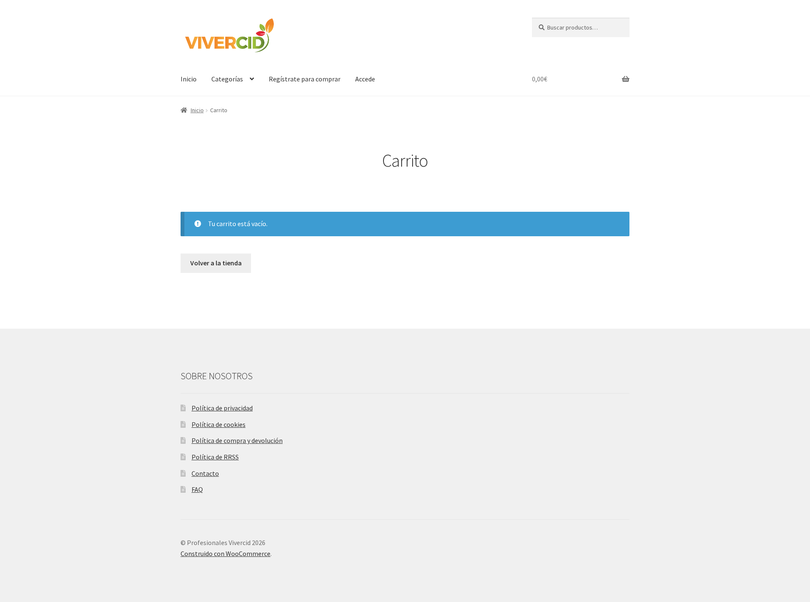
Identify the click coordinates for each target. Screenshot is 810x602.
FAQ (197, 489)
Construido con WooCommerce (225, 553)
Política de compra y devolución (237, 440)
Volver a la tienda (216, 263)
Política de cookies (219, 424)
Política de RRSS (215, 457)
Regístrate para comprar (304, 79)
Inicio (189, 79)
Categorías (227, 79)
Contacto (205, 473)
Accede (365, 79)
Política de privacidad (222, 408)
